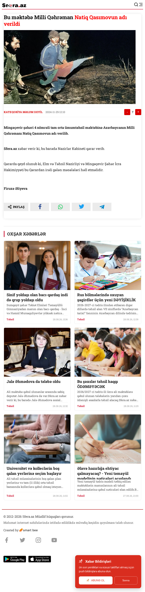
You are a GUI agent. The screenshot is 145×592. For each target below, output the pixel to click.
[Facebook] (6, 540)
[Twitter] (22, 540)
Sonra (126, 580)
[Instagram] (38, 540)
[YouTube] (54, 540)
